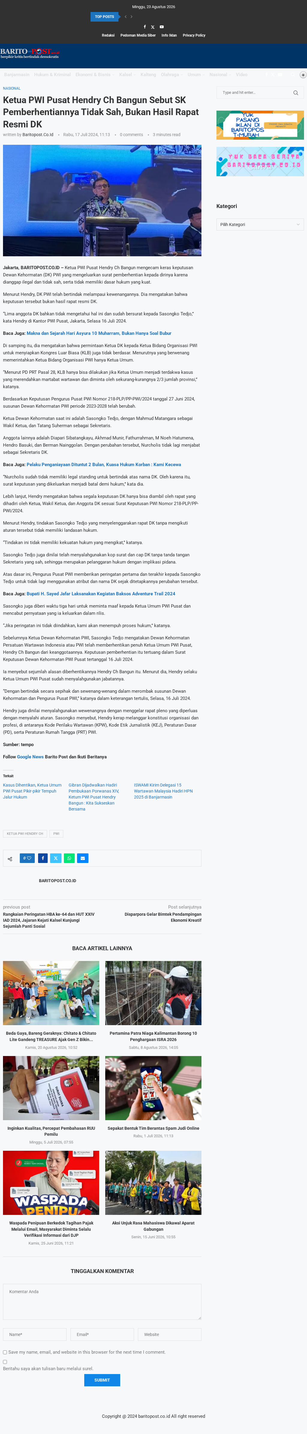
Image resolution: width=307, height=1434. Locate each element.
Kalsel (125, 74)
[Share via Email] (82, 858)
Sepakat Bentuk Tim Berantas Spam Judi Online (153, 1128)
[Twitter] (153, 27)
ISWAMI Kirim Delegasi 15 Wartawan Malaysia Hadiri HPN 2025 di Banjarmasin (163, 791)
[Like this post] (29, 858)
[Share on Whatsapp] (69, 858)
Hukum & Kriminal (52, 74)
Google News (31, 757)
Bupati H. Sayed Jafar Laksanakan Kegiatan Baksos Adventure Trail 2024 (101, 594)
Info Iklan (169, 35)
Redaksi (108, 35)
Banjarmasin (16, 74)
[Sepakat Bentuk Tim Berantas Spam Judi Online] (153, 1088)
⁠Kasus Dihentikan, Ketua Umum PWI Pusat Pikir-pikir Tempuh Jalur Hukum (32, 791)
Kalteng (148, 74)
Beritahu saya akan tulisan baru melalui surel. (48, 1368)
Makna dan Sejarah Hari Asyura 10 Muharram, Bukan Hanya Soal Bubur (99, 333)
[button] (125, 17)
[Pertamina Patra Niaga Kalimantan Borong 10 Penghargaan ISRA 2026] (153, 993)
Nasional (218, 74)
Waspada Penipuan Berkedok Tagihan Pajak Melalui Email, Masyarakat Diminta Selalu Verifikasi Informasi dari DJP (51, 1229)
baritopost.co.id (37, 134)
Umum (194, 74)
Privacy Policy (194, 35)
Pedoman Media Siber (138, 35)
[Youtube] (162, 27)
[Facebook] (145, 27)
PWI (56, 834)
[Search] (293, 75)
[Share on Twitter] (55, 858)
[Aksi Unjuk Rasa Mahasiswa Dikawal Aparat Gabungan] (153, 1183)
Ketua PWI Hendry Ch (25, 834)
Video (241, 74)
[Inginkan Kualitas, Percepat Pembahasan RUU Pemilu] (51, 1088)
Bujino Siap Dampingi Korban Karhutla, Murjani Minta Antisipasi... (143, 17)
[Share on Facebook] (43, 858)
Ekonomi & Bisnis (93, 74)
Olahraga (170, 74)
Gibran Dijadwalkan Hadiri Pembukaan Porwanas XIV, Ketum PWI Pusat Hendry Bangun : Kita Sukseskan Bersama (94, 797)
